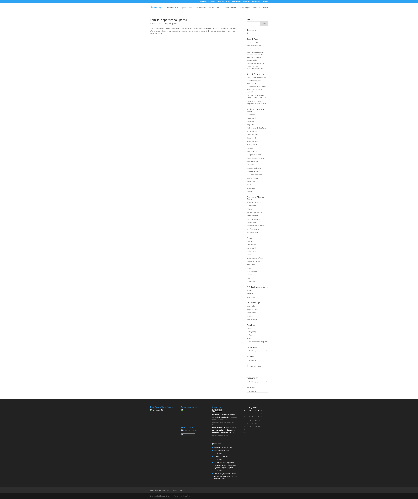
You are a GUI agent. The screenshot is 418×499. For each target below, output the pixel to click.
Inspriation (250, 148)
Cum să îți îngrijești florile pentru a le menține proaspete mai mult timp (255, 66)
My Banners (246, 1)
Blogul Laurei (251, 118)
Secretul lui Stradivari (254, 49)
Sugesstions (256, 1)
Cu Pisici (249, 335)
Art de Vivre (251, 115)
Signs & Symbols (187, 8)
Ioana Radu (251, 265)
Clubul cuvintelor (229, 8)
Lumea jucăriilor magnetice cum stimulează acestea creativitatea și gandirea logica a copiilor (225, 465)
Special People (244, 8)
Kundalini (250, 275)
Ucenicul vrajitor (252, 178)
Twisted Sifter (251, 222)
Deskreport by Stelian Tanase (257, 128)
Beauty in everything (254, 202)
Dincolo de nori (252, 131)
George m (250, 87)
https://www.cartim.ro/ (220, 435)
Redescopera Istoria (254, 168)
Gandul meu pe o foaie (255, 258)
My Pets (228, 1)
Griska (249, 338)
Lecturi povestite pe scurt (255, 158)
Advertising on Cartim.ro (208, 1)
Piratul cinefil (251, 281)
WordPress (187, 496)
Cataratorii (250, 121)
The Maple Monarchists (255, 175)
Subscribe (265, 1)
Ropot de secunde (253, 171)
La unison (250, 316)
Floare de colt (251, 138)
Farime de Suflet (252, 135)
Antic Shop (250, 241)
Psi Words (250, 165)
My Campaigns (236, 1)
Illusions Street (252, 145)
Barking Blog (251, 331)
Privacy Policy (177, 490)
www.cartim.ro (231, 427)
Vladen (249, 185)
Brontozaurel (251, 248)
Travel (265, 8)
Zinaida (249, 191)
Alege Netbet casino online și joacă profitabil (256, 89)
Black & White (251, 245)
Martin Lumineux (252, 216)
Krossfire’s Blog (252, 271)
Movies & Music (214, 8)
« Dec (245, 433)
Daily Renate (251, 125)
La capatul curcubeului (254, 155)
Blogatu (249, 290)
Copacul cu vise (252, 251)
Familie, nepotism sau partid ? (169, 20)
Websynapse (251, 297)
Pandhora (250, 278)
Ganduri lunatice (252, 141)
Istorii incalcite (252, 151)
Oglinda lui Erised (253, 161)
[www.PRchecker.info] (189, 431)
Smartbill (250, 294)
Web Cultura (251, 188)
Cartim (154, 23)
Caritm (214, 417)
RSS (219, 444)
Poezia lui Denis (252, 42)
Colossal (250, 209)
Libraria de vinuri (252, 319)
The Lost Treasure (253, 219)
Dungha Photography (254, 212)
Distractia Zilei (252, 309)
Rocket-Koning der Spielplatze (257, 342)
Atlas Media (251, 306)
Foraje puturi (251, 313)
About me (220, 1)
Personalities (201, 8)
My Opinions (173, 23)
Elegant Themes (165, 496)
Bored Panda (251, 206)
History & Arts (172, 8)
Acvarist (249, 328)
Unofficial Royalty (253, 229)
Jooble (249, 268)
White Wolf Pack (252, 232)
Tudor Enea (251, 81)
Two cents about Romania (256, 226)
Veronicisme (251, 181)
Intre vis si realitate (253, 261)
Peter (248, 95)
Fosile (249, 255)
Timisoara (256, 8)
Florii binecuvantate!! (254, 46)
